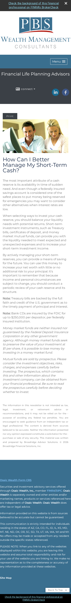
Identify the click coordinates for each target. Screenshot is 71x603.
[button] (58, 61)
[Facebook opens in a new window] (65, 94)
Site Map (6, 577)
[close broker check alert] (65, 3)
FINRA (51, 490)
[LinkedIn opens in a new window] (55, 94)
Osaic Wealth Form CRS (15, 480)
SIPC (59, 490)
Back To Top (56, 590)
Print (10, 116)
